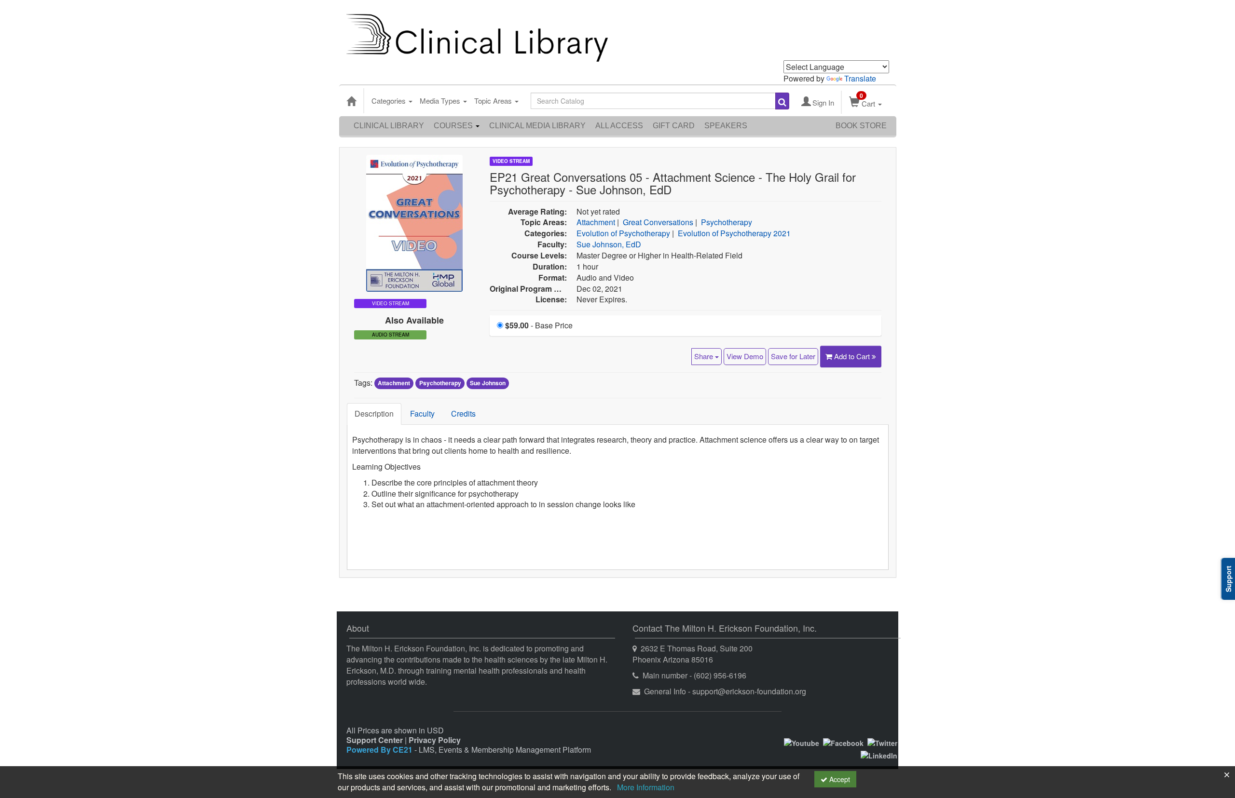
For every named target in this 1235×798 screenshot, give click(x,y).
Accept (838, 779)
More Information (645, 787)
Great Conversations (658, 222)
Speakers (725, 126)
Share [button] (704, 356)
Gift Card (674, 126)
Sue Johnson (488, 383)
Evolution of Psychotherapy (623, 233)
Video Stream (511, 161)
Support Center (374, 739)
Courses (454, 126)
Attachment (595, 222)
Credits (463, 413)
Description (374, 413)
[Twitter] (882, 741)
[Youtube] (801, 741)
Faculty (422, 413)
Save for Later (793, 356)
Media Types (441, 100)
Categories (389, 100)
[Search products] (782, 101)
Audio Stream (390, 334)
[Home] (351, 101)
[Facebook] (843, 741)
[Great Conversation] (414, 222)
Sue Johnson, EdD (608, 244)
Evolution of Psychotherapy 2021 (734, 233)
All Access (619, 126)
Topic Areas (494, 100)
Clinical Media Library (537, 126)
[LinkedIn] (879, 754)
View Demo (745, 356)
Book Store (861, 126)
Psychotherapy (726, 222)
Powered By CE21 (380, 749)
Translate (860, 78)
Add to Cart (853, 356)
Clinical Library (389, 126)
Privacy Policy (435, 739)
